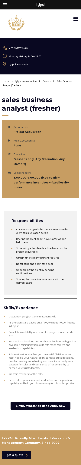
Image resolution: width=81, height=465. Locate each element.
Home (6, 81)
